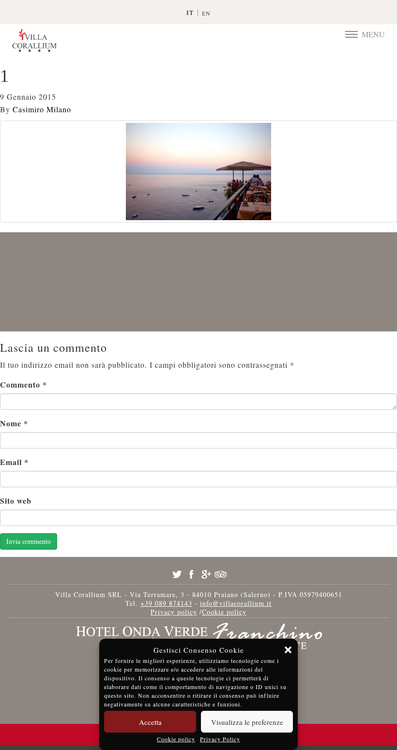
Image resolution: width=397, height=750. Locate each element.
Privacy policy (174, 611)
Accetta (150, 722)
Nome (14, 423)
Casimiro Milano (42, 109)
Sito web (15, 500)
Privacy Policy (220, 739)
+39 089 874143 (166, 603)
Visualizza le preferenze (247, 722)
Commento (23, 384)
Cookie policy (176, 739)
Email (14, 461)
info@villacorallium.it (236, 603)
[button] (288, 650)
